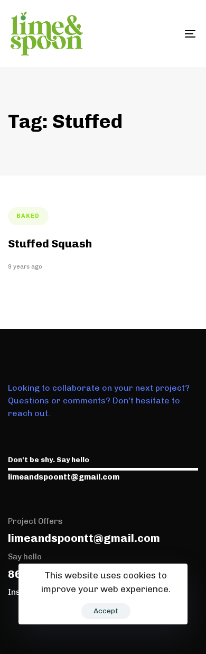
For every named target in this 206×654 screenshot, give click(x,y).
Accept (105, 610)
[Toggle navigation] (164, 33)
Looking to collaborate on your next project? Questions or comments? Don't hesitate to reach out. (99, 400)
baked (28, 216)
